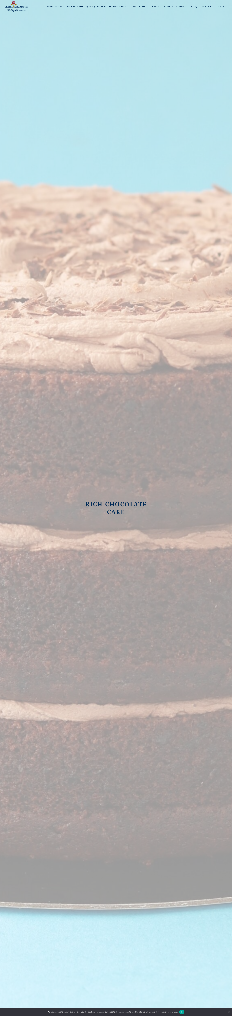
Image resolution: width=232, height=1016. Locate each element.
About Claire (139, 6)
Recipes (206, 6)
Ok (182, 1012)
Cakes (155, 6)
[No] (228, 1012)
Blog (194, 6)
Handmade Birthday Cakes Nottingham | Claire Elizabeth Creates (86, 6)
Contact (222, 6)
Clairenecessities (175, 6)
